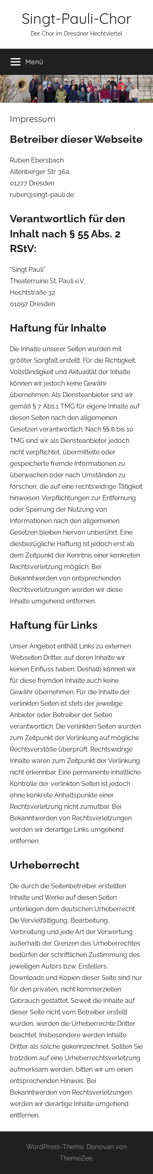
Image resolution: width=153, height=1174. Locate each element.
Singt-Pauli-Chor (77, 18)
